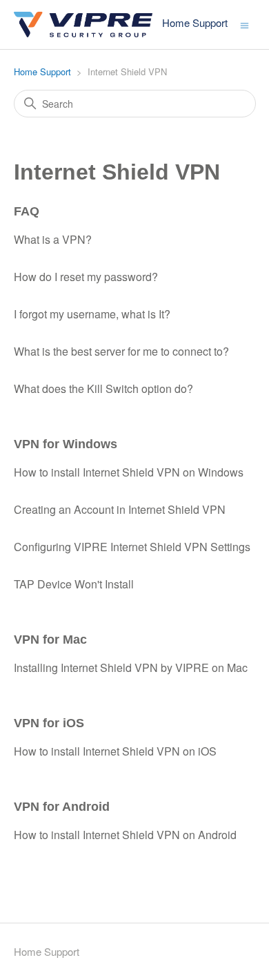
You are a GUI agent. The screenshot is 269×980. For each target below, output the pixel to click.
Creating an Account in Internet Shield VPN (120, 509)
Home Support (42, 71)
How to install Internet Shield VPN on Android (125, 835)
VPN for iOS (49, 723)
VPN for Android (62, 807)
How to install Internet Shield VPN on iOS (115, 751)
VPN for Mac (50, 639)
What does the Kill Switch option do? (103, 388)
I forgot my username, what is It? (92, 314)
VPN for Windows (65, 444)
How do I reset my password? (86, 277)
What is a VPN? (53, 239)
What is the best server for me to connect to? (121, 351)
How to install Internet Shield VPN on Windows (128, 472)
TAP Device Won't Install (74, 584)
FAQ (26, 211)
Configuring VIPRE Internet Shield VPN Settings (132, 547)
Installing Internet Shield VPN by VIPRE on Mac (131, 667)
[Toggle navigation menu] (244, 24)
